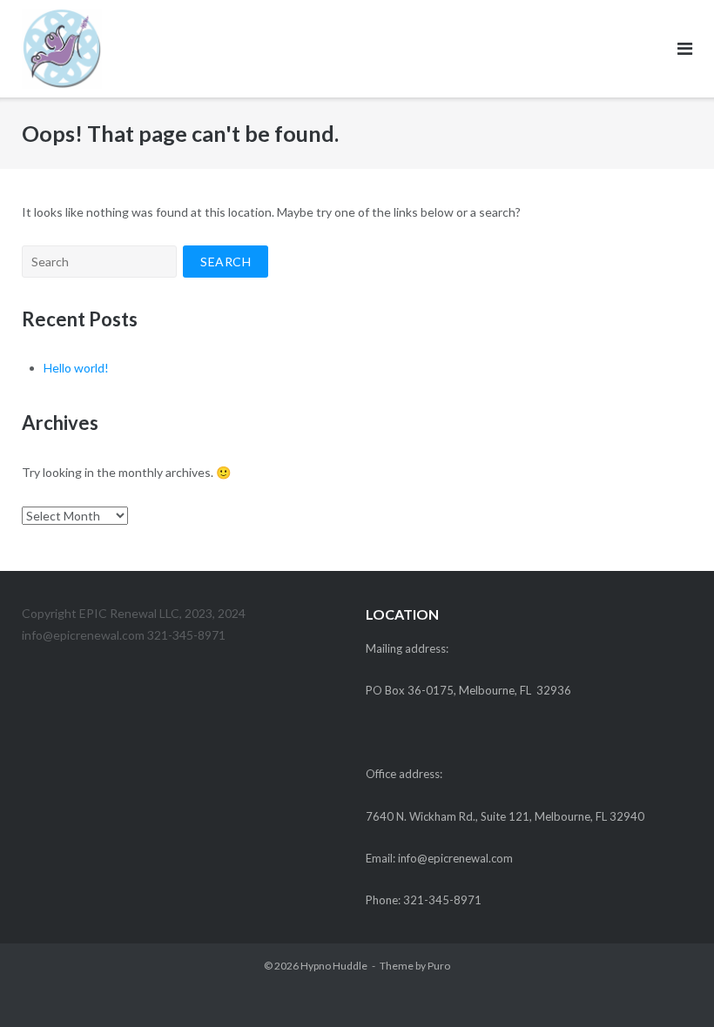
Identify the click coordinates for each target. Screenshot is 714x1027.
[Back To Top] (671, 985)
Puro (439, 965)
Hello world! (76, 367)
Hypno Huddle (333, 965)
